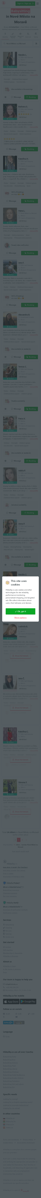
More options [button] (20, 617)
